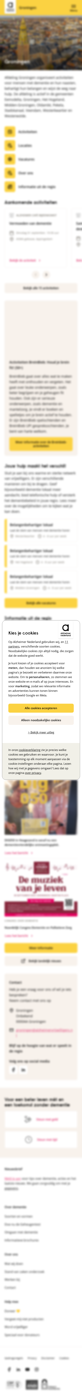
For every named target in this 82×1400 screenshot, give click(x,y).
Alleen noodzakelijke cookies (41, 720)
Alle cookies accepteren (41, 708)
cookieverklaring (29, 750)
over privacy (33, 773)
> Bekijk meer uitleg (41, 732)
